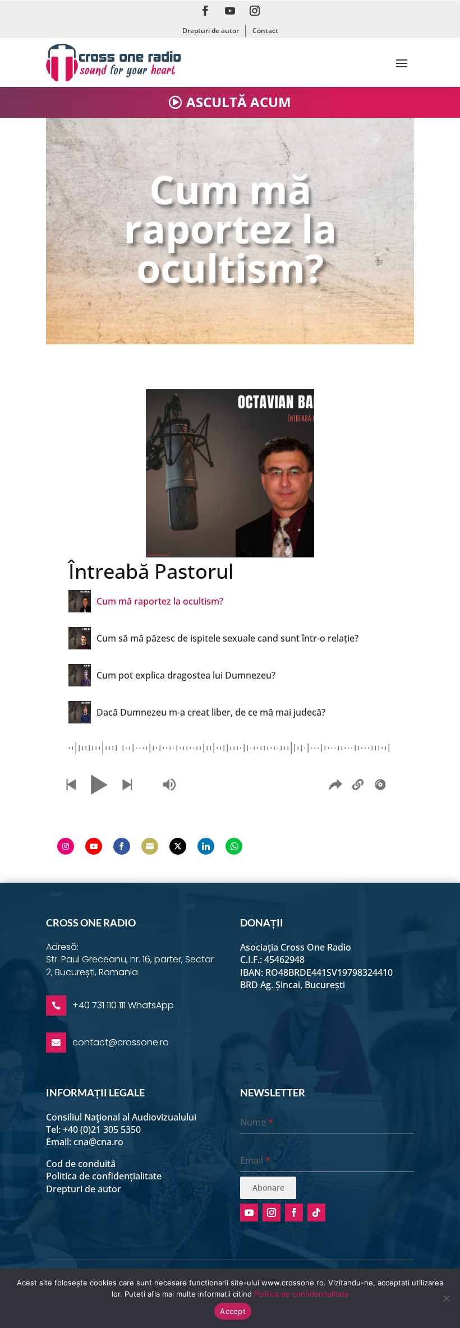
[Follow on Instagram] (255, 11)
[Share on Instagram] (65, 846)
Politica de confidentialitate (301, 1293)
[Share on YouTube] (93, 846)
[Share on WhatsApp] (234, 846)
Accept (233, 1311)
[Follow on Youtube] (230, 11)
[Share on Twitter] (177, 846)
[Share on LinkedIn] (205, 846)
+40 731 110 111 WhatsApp (123, 1005)
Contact (265, 30)
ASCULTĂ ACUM (238, 102)
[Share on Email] (149, 846)
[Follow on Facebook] (205, 11)
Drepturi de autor (210, 30)
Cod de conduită (81, 1164)
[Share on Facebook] (121, 846)
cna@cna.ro (98, 1142)
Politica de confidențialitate (104, 1176)
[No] (446, 1298)
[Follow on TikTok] (316, 1212)
